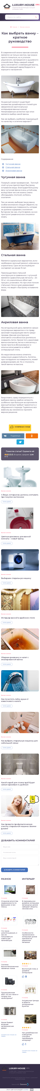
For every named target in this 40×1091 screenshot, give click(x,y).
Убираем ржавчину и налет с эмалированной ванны (15, 658)
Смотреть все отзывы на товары (8, 1035)
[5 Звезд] (12, 454)
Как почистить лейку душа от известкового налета (15, 700)
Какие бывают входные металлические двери (7, 1025)
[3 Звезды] (9, 454)
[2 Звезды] (7, 454)
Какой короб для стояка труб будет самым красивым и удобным (18, 784)
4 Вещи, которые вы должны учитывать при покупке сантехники (19, 496)
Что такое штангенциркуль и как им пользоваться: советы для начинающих (9, 935)
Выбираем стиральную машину (16, 578)
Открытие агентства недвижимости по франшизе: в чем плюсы (9, 904)
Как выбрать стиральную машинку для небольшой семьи (19, 742)
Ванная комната (6, 491)
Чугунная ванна (13, 164)
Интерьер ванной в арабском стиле (18, 618)
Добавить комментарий (14, 870)
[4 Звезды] (11, 454)
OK (32, 1089)
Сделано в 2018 (15, 1084)
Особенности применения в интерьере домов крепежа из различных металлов (29, 937)
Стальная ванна (13, 167)
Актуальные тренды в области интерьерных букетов (30, 1003)
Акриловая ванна (14, 171)
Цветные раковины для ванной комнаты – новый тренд (16, 538)
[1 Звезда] (5, 454)
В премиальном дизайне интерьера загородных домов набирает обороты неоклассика (30, 905)
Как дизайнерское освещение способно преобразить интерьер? (30, 1036)
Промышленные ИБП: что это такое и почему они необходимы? (9, 995)
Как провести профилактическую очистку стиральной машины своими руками (18, 826)
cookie (25, 1089)
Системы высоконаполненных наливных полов (10, 966)
